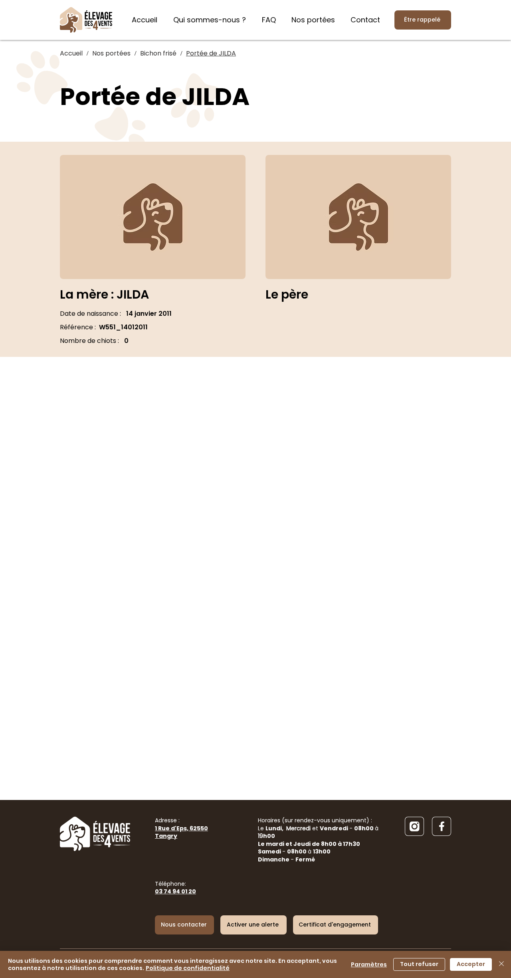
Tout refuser (419, 964)
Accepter (471, 964)
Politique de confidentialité (188, 968)
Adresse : (181, 828)
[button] (253, 924)
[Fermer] (501, 964)
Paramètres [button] (369, 964)
